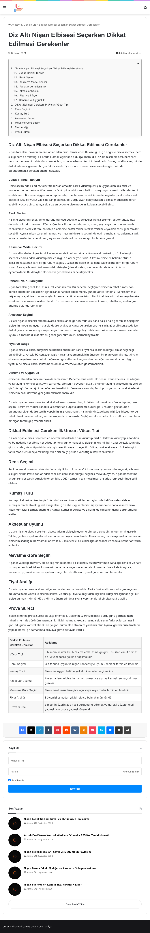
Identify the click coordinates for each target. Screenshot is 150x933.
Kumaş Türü (22, 113)
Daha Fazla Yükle (75, 904)
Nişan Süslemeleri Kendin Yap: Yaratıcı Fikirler (52, 884)
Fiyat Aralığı (21, 127)
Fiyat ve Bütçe (28, 95)
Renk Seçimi (26, 77)
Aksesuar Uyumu (25, 118)
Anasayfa (16, 24)
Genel (27, 24)
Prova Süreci (22, 131)
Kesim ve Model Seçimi (33, 81)
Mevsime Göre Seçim (27, 122)
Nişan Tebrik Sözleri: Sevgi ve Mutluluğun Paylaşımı (56, 818)
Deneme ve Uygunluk (32, 100)
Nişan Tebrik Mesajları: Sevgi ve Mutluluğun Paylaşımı (57, 851)
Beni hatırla (17, 780)
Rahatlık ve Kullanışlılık (33, 86)
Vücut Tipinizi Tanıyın (31, 72)
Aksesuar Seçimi (29, 90)
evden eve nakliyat (41, 926)
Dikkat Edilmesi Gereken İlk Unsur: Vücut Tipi (41, 104)
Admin (30, 823)
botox (6, 926)
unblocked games (20, 926)
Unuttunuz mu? (131, 771)
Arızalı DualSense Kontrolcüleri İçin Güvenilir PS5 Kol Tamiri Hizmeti (66, 835)
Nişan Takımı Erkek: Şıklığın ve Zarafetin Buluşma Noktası (60, 868)
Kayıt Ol (75, 788)
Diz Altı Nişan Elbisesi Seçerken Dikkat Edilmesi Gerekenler (49, 68)
